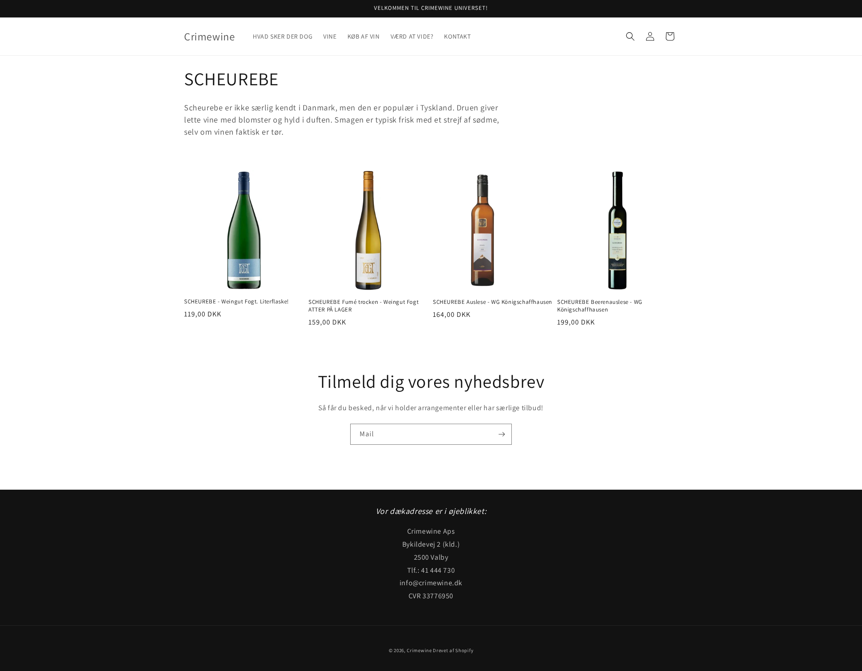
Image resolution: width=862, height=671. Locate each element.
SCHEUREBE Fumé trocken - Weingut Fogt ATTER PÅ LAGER (363, 305)
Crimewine (419, 650)
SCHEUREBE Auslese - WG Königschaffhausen (492, 302)
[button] (630, 36)
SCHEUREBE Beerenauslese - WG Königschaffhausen (599, 305)
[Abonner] (501, 434)
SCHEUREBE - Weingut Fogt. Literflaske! (236, 301)
